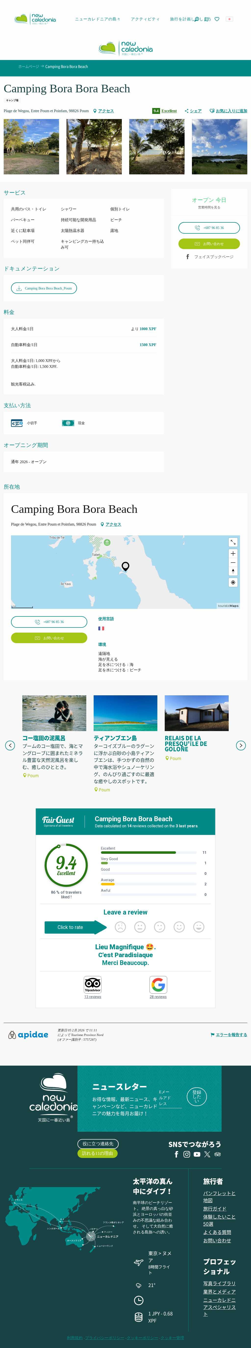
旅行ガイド (214, 1208)
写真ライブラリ (219, 1283)
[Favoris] (217, 19)
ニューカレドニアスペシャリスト (219, 1307)
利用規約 (75, 1338)
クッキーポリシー (142, 1338)
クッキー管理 (172, 1338)
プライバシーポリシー (104, 1338)
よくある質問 (217, 1232)
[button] (196, 19)
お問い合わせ (217, 1240)
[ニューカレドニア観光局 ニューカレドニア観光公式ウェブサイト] (35, 19)
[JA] (229, 19)
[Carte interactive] (206, 19)
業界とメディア (219, 1291)
